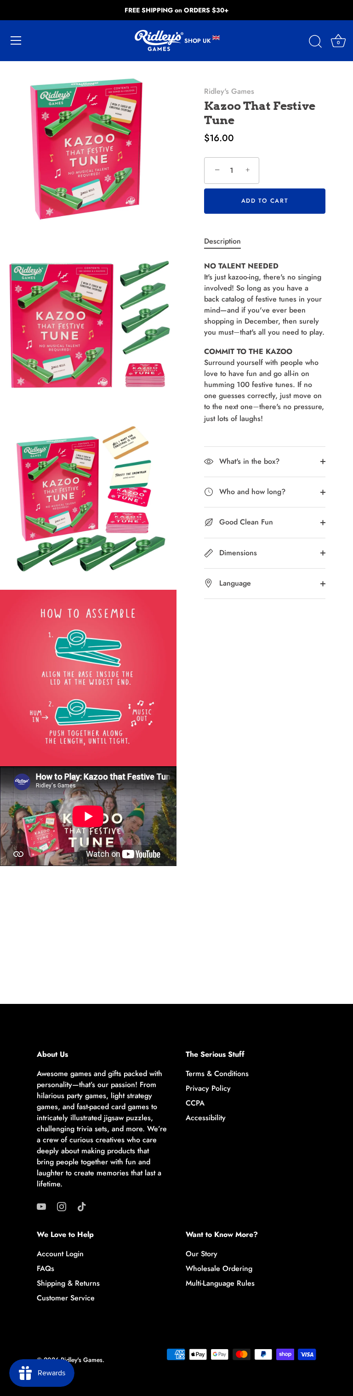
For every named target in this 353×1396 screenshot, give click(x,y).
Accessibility (206, 1117)
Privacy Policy (208, 1088)
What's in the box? (248, 461)
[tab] (227, 241)
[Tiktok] (81, 1206)
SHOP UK (198, 40)
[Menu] (16, 40)
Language (234, 583)
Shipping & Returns (68, 1283)
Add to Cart (265, 200)
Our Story (201, 1253)
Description (222, 241)
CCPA (195, 1103)
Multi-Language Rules (220, 1283)
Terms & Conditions (217, 1073)
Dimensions (237, 552)
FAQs (45, 1268)
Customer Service (66, 1298)
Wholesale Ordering (219, 1268)
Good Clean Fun (245, 522)
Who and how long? (251, 491)
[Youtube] (41, 1206)
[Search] (315, 42)
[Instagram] (61, 1206)
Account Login (60, 1253)
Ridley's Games (229, 91)
